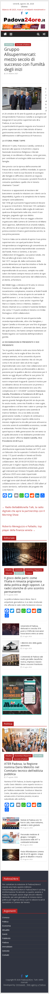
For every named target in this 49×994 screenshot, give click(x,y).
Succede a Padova (23, 45)
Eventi (4, 934)
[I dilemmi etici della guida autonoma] (10, 641)
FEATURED (9, 45)
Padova (5, 942)
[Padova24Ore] (5, 34)
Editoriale (9, 573)
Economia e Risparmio (34, 570)
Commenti (18, 570)
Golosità (5, 951)
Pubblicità (6, 938)
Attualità (8, 570)
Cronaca (5, 917)
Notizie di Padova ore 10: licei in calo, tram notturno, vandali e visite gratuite (32, 822)
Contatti (5, 955)
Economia (6, 926)
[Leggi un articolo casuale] (44, 34)
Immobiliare (7, 946)
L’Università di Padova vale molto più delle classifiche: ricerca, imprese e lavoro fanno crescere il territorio (32, 660)
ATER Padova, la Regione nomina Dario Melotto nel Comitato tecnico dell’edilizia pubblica (23, 769)
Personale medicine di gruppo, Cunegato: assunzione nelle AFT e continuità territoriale (30, 838)
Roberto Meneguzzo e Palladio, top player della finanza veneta (22, 528)
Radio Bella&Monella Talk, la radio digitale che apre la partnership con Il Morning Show (23, 511)
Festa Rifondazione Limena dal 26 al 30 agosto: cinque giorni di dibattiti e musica (32, 854)
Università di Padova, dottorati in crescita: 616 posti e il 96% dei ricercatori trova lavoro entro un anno (32, 630)
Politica (29, 573)
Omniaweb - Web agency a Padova (31, 985)
